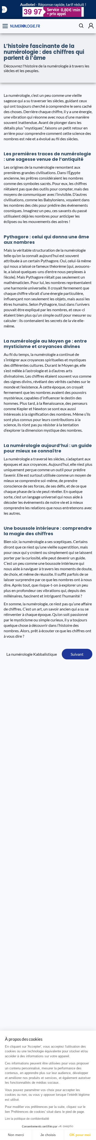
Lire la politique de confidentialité (27, 1118)
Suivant (77, 654)
